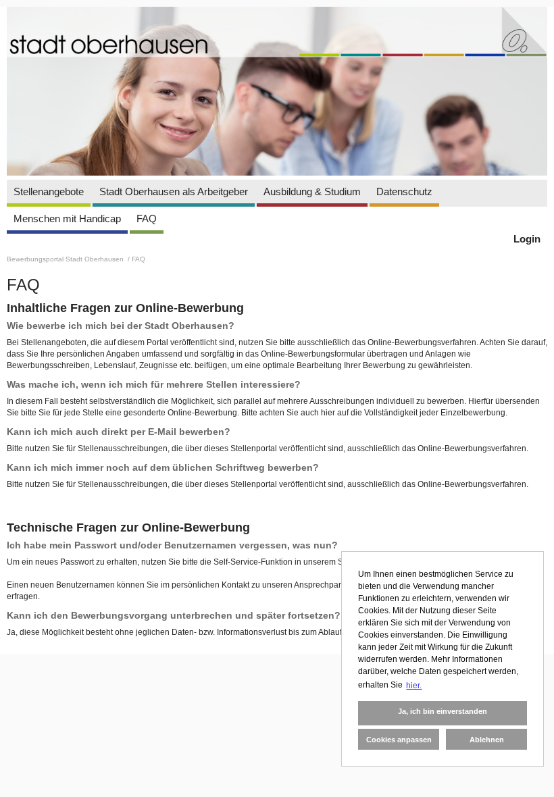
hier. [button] (414, 685)
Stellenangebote (49, 191)
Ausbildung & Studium (312, 191)
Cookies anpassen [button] (399, 740)
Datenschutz (404, 191)
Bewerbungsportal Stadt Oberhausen (66, 259)
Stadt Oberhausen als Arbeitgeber (173, 191)
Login (526, 239)
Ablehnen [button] (487, 740)
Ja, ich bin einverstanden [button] (442, 711)
